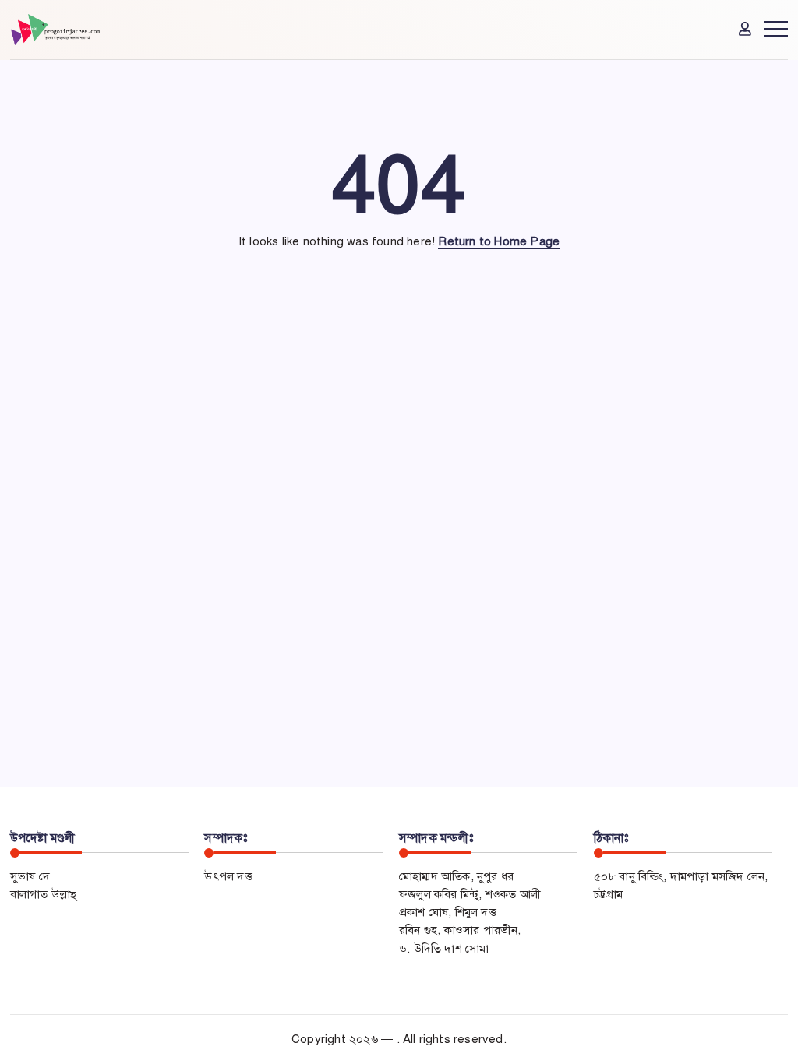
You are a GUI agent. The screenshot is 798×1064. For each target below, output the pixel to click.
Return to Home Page (499, 241)
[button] (746, 28)
